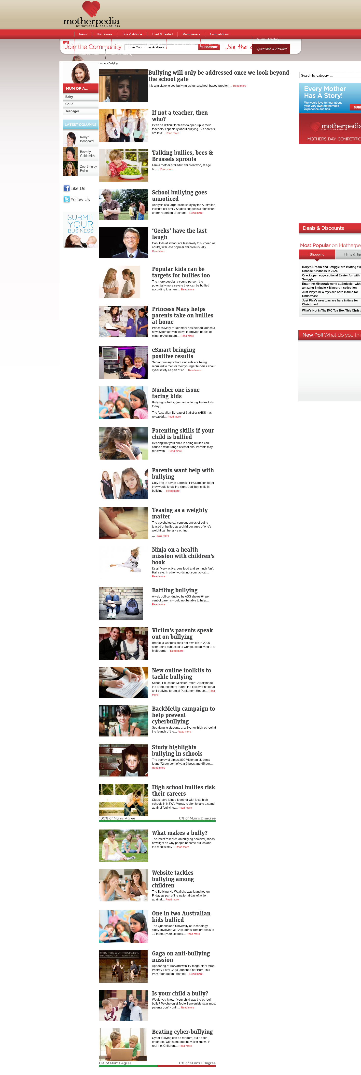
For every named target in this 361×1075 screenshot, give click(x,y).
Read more (239, 85)
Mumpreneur (191, 34)
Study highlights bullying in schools (177, 750)
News (83, 34)
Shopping (317, 254)
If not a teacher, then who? (180, 115)
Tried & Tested (162, 34)
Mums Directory (268, 39)
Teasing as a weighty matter (180, 513)
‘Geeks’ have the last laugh (179, 234)
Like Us (77, 188)
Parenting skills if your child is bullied (183, 433)
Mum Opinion (152, 44)
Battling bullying (175, 590)
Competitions (219, 34)
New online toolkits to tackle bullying (181, 673)
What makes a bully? (180, 832)
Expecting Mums (183, 44)
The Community (121, 54)
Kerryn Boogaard (87, 139)
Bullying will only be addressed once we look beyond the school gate (218, 75)
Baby (69, 97)
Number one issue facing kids (176, 393)
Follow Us (80, 199)
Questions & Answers (272, 49)
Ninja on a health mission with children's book (183, 556)
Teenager (72, 111)
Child (69, 104)
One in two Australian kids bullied (181, 916)
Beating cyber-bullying (182, 1031)
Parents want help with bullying (183, 473)
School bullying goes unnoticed (179, 195)
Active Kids (124, 44)
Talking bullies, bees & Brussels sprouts (182, 156)
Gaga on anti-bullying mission (181, 956)
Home (102, 63)
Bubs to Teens (215, 44)
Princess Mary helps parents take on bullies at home (182, 315)
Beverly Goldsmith (87, 154)
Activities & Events (93, 44)
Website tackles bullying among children (173, 879)
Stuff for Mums (89, 54)
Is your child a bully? (180, 993)
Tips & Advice (132, 34)
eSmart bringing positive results (173, 353)
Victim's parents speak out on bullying (182, 633)
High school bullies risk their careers (183, 790)
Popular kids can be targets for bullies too (181, 272)
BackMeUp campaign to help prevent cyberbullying (183, 715)
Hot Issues (104, 34)
